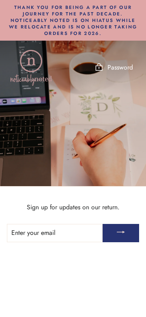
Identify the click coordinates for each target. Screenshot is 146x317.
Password (120, 67)
